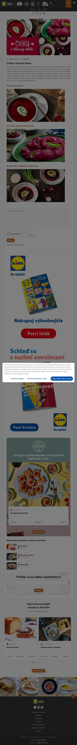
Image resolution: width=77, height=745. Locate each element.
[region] (38, 372)
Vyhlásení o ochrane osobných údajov (16, 374)
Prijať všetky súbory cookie (61, 379)
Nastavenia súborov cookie (37, 379)
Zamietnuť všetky (17, 379)
